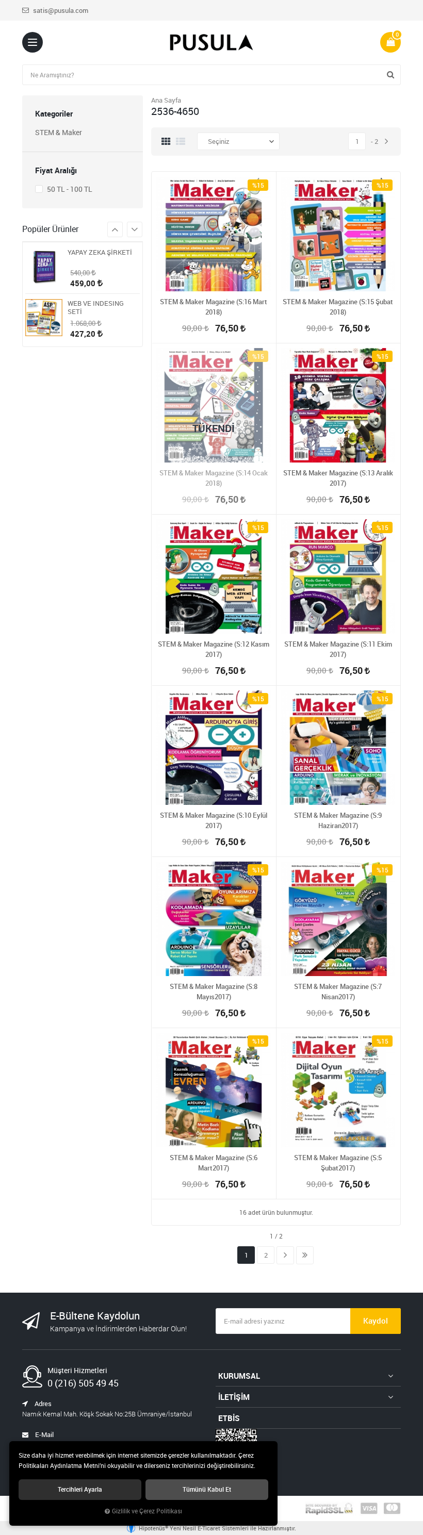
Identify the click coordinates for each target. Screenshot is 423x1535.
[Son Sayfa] (305, 1255)
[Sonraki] (386, 142)
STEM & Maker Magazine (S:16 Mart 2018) (213, 307)
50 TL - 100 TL (68, 189)
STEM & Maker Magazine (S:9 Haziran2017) (338, 820)
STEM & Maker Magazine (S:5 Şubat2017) (338, 1163)
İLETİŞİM (234, 1397)
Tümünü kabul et (207, 1489)
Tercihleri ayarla (80, 1489)
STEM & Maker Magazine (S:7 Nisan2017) (338, 991)
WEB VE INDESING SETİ (96, 307)
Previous (134, 229)
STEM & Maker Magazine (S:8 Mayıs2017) (213, 991)
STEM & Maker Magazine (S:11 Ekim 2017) (338, 649)
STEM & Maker (58, 132)
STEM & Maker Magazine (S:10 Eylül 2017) (213, 820)
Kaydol (375, 1320)
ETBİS (229, 1418)
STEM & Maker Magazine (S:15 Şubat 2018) (338, 307)
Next (115, 229)
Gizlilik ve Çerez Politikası (147, 1511)
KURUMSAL (239, 1376)
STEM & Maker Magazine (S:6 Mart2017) (213, 1163)
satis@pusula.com (59, 10)
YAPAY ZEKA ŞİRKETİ (100, 252)
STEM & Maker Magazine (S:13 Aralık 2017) (338, 478)
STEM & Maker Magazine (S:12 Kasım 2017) (213, 649)
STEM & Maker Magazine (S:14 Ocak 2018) (213, 478)
